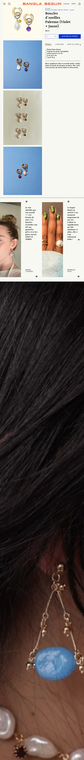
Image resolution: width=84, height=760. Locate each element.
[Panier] (79, 3)
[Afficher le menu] (4, 3)
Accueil (47, 8)
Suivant (78, 239)
